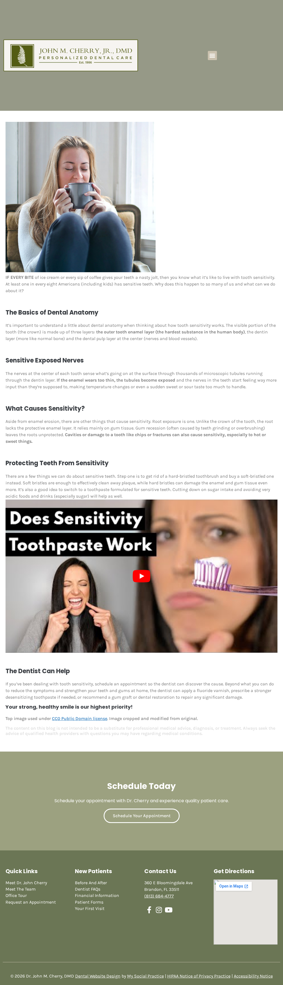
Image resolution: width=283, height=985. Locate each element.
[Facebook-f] (149, 910)
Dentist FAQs (87, 889)
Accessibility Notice (253, 976)
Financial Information (97, 895)
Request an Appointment (31, 902)
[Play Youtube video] (141, 576)
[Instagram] (159, 910)
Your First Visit (89, 908)
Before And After (91, 882)
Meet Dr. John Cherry (26, 882)
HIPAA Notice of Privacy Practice (198, 976)
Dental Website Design (97, 976)
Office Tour (16, 895)
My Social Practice (145, 976)
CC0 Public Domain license (79, 718)
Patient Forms (89, 902)
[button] (212, 55)
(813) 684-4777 (159, 896)
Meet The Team (21, 889)
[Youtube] (168, 910)
